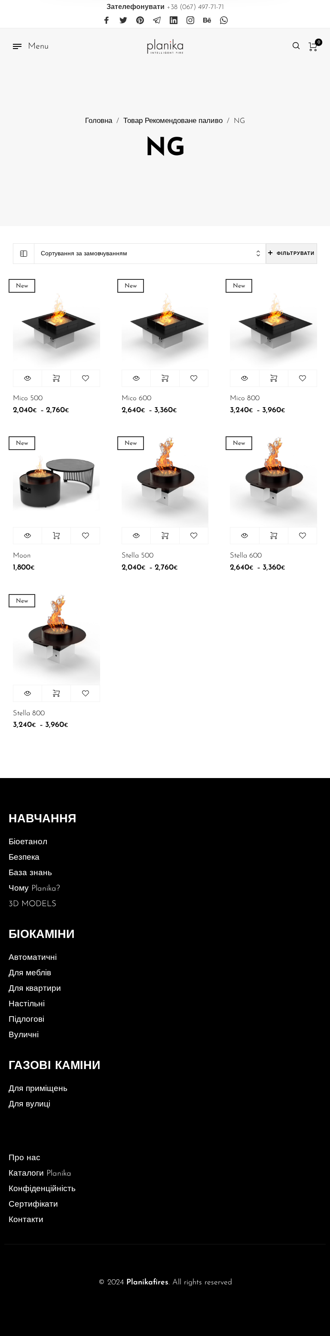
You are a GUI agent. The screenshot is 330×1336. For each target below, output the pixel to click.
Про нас (24, 1158)
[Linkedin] (173, 21)
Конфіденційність (42, 1189)
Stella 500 (137, 555)
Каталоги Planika (40, 1174)
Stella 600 (246, 555)
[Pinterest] (140, 21)
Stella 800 (29, 713)
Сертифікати (33, 1205)
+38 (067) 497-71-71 (165, 7)
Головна (98, 121)
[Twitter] (123, 21)
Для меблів (30, 973)
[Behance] (207, 21)
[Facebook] (106, 21)
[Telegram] (157, 21)
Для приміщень (38, 1089)
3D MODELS (32, 904)
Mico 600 (136, 398)
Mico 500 (28, 398)
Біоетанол (28, 842)
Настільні (27, 1004)
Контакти (26, 1220)
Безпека (24, 858)
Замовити (56, 378)
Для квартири (35, 989)
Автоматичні (33, 958)
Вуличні (24, 1035)
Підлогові (26, 1020)
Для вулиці (29, 1104)
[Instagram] (190, 21)
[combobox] (150, 254)
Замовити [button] (56, 535)
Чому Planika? (34, 889)
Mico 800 (245, 398)
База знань (30, 873)
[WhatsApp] (224, 21)
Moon (22, 555)
